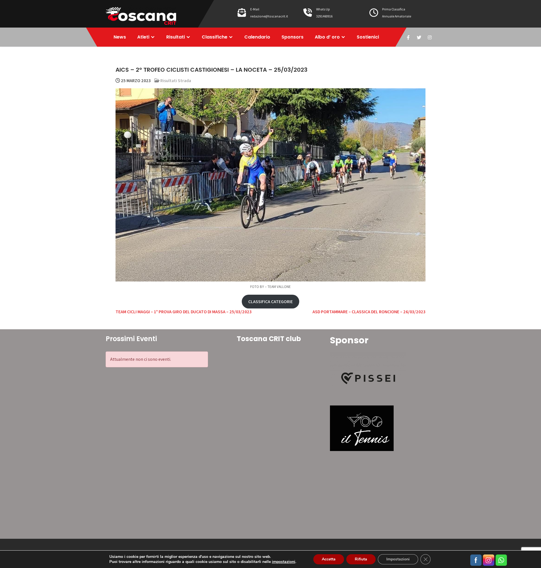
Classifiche (214, 37)
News (120, 37)
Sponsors (292, 37)
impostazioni (283, 561)
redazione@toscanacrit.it (269, 16)
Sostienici (368, 37)
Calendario (257, 37)
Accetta (329, 559)
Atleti (143, 37)
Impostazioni (398, 559)
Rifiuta (361, 559)
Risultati (175, 37)
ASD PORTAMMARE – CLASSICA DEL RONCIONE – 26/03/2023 (368, 312)
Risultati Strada (175, 81)
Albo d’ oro (327, 37)
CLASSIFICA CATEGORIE (270, 302)
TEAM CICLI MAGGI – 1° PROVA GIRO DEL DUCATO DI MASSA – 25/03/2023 (184, 312)
